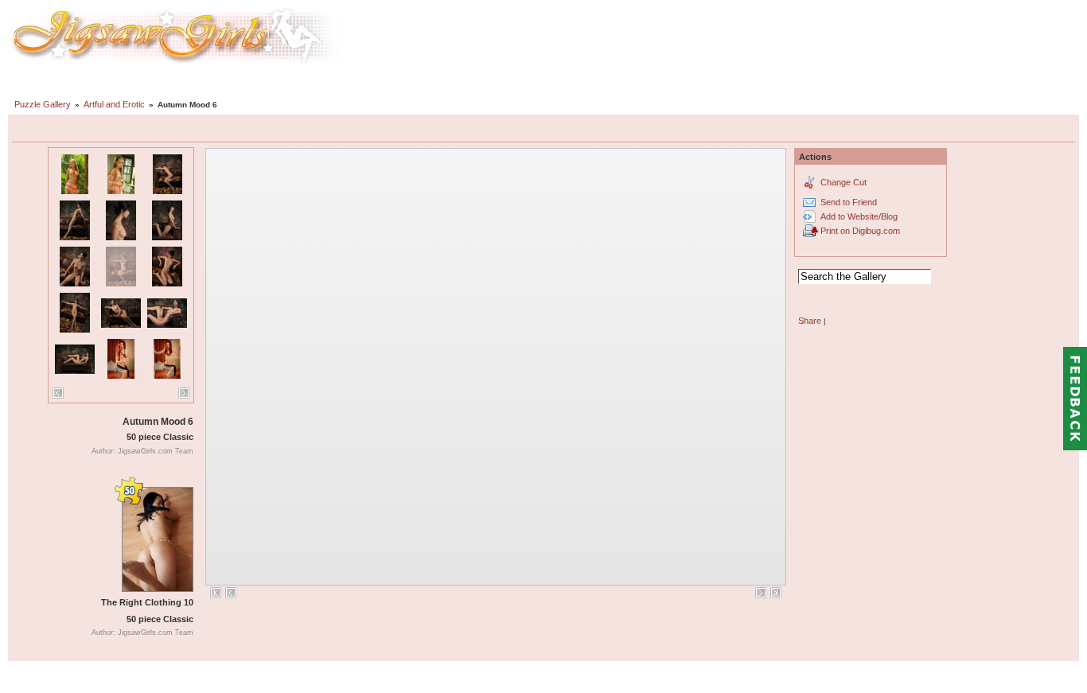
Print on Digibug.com (860, 231)
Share (809, 320)
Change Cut (843, 182)
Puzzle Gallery (42, 104)
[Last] (775, 592)
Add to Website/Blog (859, 216)
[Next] (183, 393)
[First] (215, 592)
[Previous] (58, 393)
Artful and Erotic (114, 104)
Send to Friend (848, 202)
